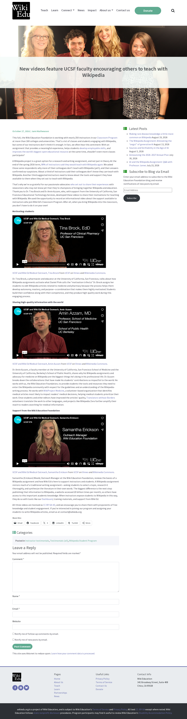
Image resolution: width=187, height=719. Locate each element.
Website (16, 621)
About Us (58, 682)
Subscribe (131, 198)
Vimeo (76, 272)
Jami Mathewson (40, 131)
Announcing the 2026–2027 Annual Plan (149, 154)
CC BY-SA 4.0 (49, 504)
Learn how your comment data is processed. (73, 653)
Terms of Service (104, 682)
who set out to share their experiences (89, 184)
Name (16, 596)
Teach (44, 10)
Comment (18, 559)
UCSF (67, 272)
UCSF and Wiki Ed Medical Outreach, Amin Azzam (36, 363)
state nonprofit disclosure (46, 712)
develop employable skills (93, 148)
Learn (54, 10)
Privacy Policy (102, 678)
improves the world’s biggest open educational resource (40, 151)
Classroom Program (107, 137)
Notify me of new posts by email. (31, 639)
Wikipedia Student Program (83, 540)
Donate (148, 10)
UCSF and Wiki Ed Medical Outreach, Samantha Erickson (39, 472)
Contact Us (101, 685)
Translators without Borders (100, 397)
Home (57, 678)
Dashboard (47, 499)
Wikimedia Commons (94, 272)
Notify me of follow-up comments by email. (37, 633)
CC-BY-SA (140, 709)
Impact (92, 10)
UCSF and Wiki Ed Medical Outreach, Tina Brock (35, 272)
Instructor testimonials (37, 540)
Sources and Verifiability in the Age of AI (149, 147)
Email (16, 608)
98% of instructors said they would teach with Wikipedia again (72, 164)
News (81, 10)
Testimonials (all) (59, 540)
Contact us (123, 10)
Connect (66, 10)
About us (105, 10)
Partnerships (60, 692)
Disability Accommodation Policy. (155, 712)
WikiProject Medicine (53, 390)
